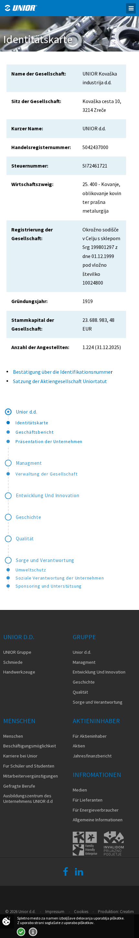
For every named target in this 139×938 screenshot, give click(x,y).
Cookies (81, 911)
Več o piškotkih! (33, 932)
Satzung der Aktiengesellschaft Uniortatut (60, 381)
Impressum (54, 911)
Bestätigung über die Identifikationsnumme (62, 372)
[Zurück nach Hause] (21, 8)
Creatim (127, 911)
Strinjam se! (21, 932)
